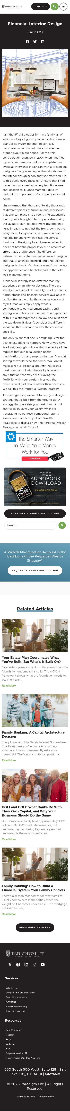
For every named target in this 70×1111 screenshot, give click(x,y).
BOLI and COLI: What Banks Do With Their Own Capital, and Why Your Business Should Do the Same (32, 811)
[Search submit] (62, 525)
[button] (27, 41)
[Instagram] (34, 965)
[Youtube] (43, 965)
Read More (9, 685)
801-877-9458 (52, 1074)
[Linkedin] (26, 965)
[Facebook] (18, 965)
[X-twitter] (10, 965)
